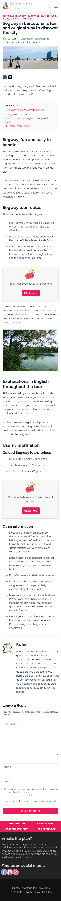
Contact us (45, 823)
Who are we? (16, 823)
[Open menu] (56, 6)
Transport (27, 19)
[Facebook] (5, 77)
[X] (10, 77)
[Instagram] (9, 872)
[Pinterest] (15, 872)
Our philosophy (16, 829)
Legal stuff (15, 891)
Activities (34, 16)
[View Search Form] (48, 6)
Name (8, 766)
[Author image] (4, 39)
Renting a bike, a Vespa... (15, 16)
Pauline (14, 39)
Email (8, 781)
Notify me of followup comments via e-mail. (31, 801)
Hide (17, 105)
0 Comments (9, 42)
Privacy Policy (32, 891)
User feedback (46, 829)
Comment (10, 723)
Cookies (47, 891)
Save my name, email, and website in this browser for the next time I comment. (31, 791)
